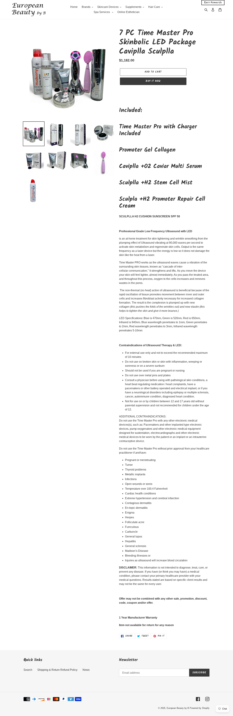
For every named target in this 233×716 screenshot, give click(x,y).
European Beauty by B (178, 708)
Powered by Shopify (199, 708)
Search (28, 669)
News (86, 669)
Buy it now (153, 81)
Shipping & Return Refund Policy (57, 669)
